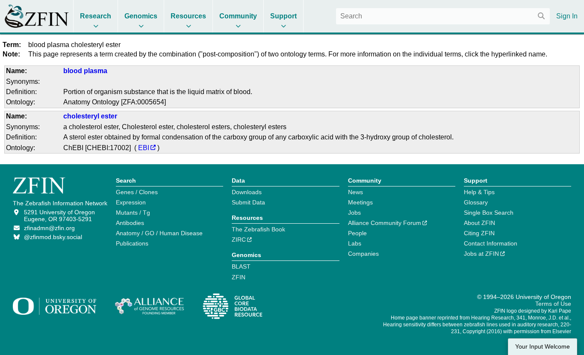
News (355, 192)
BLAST (241, 266)
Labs (354, 243)
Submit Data (248, 202)
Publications (132, 243)
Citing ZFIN (479, 233)
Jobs (354, 212)
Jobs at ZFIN (481, 253)
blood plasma (85, 70)
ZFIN (238, 277)
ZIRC (239, 239)
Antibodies (130, 222)
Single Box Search (488, 212)
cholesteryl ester (90, 116)
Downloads (247, 192)
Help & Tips (479, 192)
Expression (131, 202)
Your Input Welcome (542, 346)
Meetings (360, 202)
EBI (143, 147)
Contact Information (490, 243)
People (357, 233)
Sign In (567, 16)
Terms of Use (553, 303)
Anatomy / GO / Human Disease (159, 233)
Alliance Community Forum (384, 222)
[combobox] (443, 16)
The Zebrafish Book (258, 229)
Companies (363, 253)
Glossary (476, 202)
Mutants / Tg (133, 212)
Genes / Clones (137, 192)
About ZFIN (479, 222)
